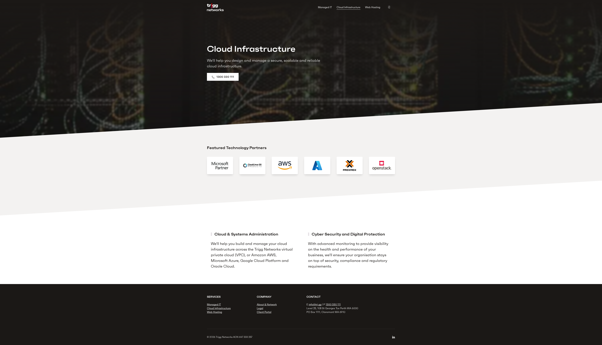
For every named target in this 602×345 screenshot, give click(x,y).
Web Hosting (372, 7)
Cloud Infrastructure (348, 7)
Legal (260, 308)
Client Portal (264, 312)
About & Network (267, 304)
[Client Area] (389, 7)
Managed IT (325, 7)
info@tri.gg (315, 304)
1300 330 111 (225, 76)
